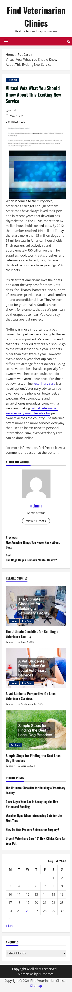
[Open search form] (68, 41)
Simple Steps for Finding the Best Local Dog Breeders (33, 758)
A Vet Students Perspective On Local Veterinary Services (31, 696)
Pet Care (12, 79)
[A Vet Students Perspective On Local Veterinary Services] (36, 668)
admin (13, 110)
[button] (6, 41)
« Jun (9, 926)
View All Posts (36, 521)
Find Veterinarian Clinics (36, 16)
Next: (31, 557)
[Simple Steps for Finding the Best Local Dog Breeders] (36, 730)
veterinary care (44, 383)
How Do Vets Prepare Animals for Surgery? (32, 829)
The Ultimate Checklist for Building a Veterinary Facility (32, 634)
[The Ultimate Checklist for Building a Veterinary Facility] (36, 606)
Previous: (33, 542)
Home (14, 621)
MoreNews (25, 974)
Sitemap (36, 986)
